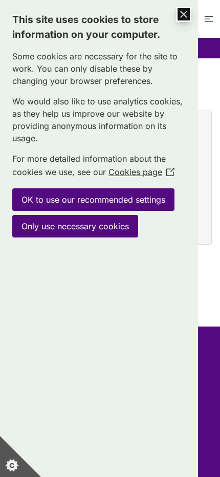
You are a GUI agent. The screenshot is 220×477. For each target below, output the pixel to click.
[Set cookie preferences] (20, 456)
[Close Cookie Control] (184, 14)
